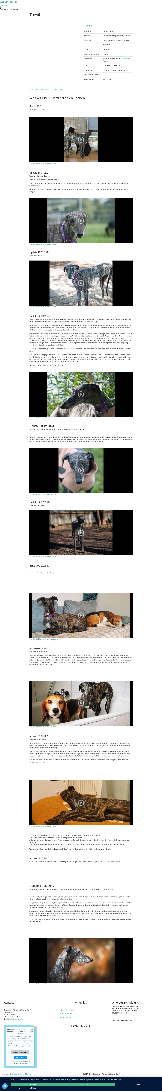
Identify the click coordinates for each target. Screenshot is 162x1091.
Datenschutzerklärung (155, 1087)
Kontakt (22, 1074)
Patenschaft (126, 59)
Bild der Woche (65, 1017)
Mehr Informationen (20, 1052)
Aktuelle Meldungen (67, 1010)
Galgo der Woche (66, 1014)
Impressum (5, 1074)
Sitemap (29, 1074)
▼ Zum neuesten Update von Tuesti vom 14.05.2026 (46, 89)
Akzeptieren (20, 1057)
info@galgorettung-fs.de (16, 1019)
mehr (138, 1084)
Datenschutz (14, 1074)
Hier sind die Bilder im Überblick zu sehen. (43, 163)
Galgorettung (9, 1)
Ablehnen (33, 1084)
